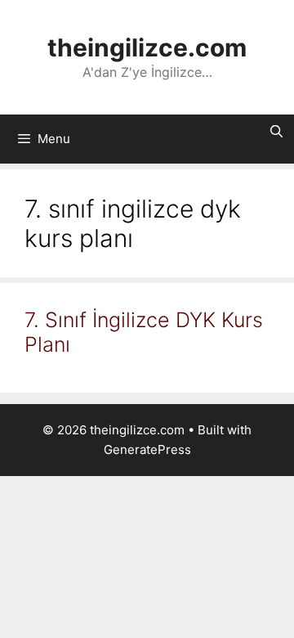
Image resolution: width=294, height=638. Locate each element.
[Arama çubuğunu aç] (276, 132)
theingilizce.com (147, 47)
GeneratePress (147, 449)
